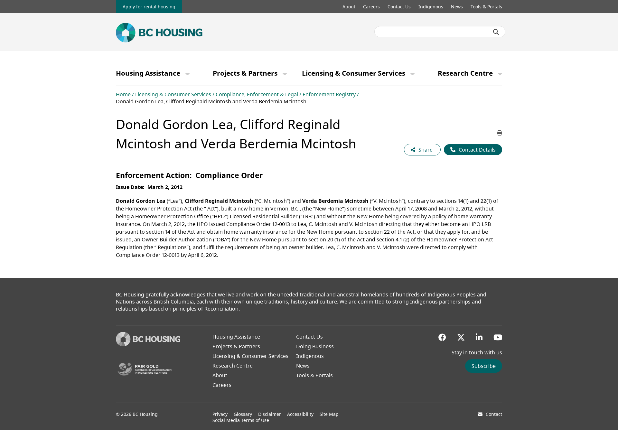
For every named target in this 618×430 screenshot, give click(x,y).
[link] (149, 7)
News (457, 7)
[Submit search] (496, 32)
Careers (371, 7)
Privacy (220, 414)
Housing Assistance (148, 73)
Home (123, 94)
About (348, 7)
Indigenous (430, 7)
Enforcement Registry (329, 94)
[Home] (148, 344)
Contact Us (399, 7)
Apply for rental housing (149, 7)
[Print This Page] (499, 132)
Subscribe (484, 365)
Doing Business (315, 346)
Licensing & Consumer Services (353, 73)
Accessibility (300, 414)
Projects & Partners (245, 73)
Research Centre (465, 73)
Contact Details (477, 149)
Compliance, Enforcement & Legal (257, 94)
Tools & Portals (486, 7)
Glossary (243, 414)
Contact (494, 414)
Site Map (329, 414)
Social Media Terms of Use (240, 420)
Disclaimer (269, 414)
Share (426, 149)
